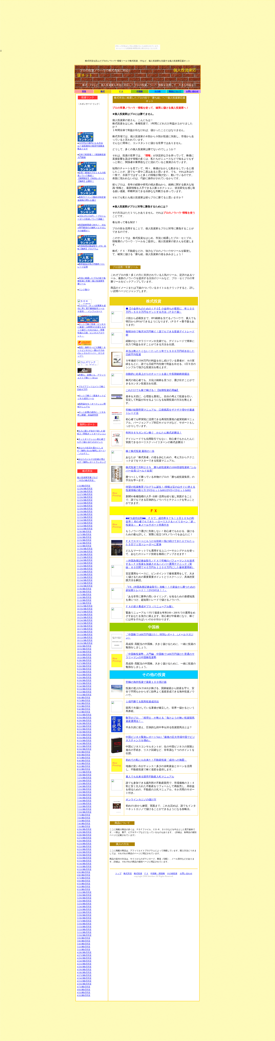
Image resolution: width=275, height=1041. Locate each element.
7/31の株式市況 (84, 772)
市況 (84, 91)
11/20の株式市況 (84, 569)
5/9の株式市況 (83, 938)
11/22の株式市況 (84, 563)
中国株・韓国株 (157, 873)
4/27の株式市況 (84, 955)
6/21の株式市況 (84, 849)
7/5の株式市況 (83, 820)
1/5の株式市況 (83, 486)
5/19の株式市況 (84, 915)
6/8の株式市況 (83, 875)
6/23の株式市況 (84, 843)
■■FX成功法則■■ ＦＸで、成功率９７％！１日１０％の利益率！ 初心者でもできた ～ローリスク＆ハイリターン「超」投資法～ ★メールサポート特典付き (161, 521)
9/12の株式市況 (84, 692)
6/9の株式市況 (83, 872)
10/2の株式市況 (84, 657)
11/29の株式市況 (84, 551)
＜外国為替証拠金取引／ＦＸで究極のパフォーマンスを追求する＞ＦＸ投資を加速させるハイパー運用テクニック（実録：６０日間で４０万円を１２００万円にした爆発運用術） (160, 564)
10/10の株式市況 (84, 643)
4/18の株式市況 (84, 972)
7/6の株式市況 (83, 818)
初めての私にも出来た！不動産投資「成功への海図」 (156, 760)
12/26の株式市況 (84, 497)
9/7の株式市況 (83, 700)
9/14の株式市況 (84, 686)
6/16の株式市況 (84, 858)
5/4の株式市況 (83, 944)
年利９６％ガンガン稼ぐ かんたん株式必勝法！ (154, 432)
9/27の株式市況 (84, 663)
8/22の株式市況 (84, 726)
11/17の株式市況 (84, 571)
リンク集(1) (84, 289)
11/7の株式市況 (84, 594)
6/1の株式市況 (83, 889)
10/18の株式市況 (84, 626)
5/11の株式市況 (84, 932)
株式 (103, 91)
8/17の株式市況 (84, 735)
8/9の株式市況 (83, 752)
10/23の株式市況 (84, 623)
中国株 (140, 91)
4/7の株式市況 (83, 986)
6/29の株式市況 (84, 832)
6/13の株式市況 (84, 866)
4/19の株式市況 (84, 969)
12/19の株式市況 (84, 511)
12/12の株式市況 (84, 526)
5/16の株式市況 (84, 924)
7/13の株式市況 (84, 803)
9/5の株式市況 (83, 706)
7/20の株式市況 (84, 792)
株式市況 (127, 873)
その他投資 (172, 873)
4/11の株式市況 (84, 981)
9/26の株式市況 (84, 666)
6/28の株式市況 (84, 835)
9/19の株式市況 (84, 680)
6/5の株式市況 (83, 883)
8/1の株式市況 (83, 769)
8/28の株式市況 (84, 723)
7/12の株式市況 (84, 806)
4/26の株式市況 (84, 958)
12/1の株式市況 (84, 546)
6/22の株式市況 (84, 846)
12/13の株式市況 (84, 523)
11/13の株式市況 (84, 583)
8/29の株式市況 (84, 720)
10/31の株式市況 (84, 606)
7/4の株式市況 (83, 823)
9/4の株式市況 (83, 709)
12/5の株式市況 (84, 540)
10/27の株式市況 (84, 612)
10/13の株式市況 (84, 634)
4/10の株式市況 (84, 984)
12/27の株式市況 (84, 494)
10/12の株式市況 (84, 637)
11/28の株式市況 (84, 554)
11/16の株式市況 (84, 574)
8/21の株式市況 (84, 729)
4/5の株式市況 (83, 992)
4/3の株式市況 (83, 995)
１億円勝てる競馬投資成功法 (142, 701)
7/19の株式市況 (84, 795)
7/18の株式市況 (84, 798)
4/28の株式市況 (84, 952)
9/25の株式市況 (84, 669)
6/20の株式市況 (84, 852)
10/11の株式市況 (84, 640)
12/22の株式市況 (84, 503)
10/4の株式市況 (84, 652)
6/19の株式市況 (84, 855)
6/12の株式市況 (84, 869)
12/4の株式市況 (84, 543)
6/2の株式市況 (83, 886)
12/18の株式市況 (84, 514)
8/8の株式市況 (83, 755)
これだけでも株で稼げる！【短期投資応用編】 (152, 390)
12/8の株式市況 (84, 531)
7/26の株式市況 (84, 780)
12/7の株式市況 (84, 534)
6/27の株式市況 (84, 838)
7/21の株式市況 (84, 789)
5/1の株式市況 (83, 949)
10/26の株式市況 (84, 614)
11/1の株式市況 (84, 603)
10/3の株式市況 (84, 654)
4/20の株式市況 (84, 966)
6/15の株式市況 (84, 861)
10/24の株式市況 (84, 620)
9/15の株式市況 (84, 683)
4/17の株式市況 (84, 975)
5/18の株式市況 (84, 918)
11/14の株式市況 (84, 580)
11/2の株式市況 (84, 600)
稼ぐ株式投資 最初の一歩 (140, 451)
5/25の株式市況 (84, 903)
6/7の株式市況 (83, 878)
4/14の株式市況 (84, 978)
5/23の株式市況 (84, 909)
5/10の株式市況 (84, 935)
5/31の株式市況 (84, 892)
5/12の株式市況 (84, 929)
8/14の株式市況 (84, 743)
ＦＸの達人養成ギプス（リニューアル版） (150, 606)
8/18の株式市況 (84, 732)
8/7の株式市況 (83, 757)
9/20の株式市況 (84, 677)
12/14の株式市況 (84, 520)
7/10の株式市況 (84, 812)
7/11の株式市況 (84, 809)
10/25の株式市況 (84, 617)
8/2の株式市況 (83, 766)
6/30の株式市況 (84, 829)
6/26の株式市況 (84, 841)
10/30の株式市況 (84, 609)
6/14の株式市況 (84, 863)
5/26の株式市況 (84, 901)
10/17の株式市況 (84, 629)
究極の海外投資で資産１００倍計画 (146, 682)
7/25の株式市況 (84, 783)
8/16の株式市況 (84, 737)
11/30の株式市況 (84, 549)
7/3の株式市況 (83, 826)
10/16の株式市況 (84, 632)
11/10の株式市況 (84, 586)
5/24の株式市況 (84, 906)
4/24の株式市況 (84, 961)
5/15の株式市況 (84, 926)
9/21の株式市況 (84, 674)
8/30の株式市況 (84, 717)
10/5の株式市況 (84, 649)
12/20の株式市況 (84, 508)
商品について (175, 91)
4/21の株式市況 (84, 964)
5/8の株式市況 (83, 941)
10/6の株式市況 (84, 646)
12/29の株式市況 (84, 488)
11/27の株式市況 (84, 557)
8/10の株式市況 (84, 749)
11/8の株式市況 (84, 591)
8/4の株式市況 (83, 760)
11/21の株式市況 (84, 566)
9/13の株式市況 (84, 689)
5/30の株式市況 (84, 895)
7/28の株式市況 (84, 775)
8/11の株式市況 (84, 746)
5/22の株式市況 (84, 912)
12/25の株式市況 (84, 500)
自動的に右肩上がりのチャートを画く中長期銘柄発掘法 (157, 374)
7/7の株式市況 (83, 815)
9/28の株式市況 (84, 660)
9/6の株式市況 (83, 703)
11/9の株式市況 (84, 589)
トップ (118, 873)
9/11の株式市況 (84, 695)
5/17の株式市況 (84, 921)
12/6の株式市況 (84, 537)
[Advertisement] (92, 117)
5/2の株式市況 (83, 946)
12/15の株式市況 (84, 517)
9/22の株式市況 (84, 672)
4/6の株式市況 (83, 989)
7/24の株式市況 (84, 786)
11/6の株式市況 (84, 597)
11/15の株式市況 (84, 577)
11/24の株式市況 (84, 560)
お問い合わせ (192, 91)
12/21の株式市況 (84, 506)
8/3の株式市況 (83, 763)
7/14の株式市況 (84, 800)
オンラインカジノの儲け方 (141, 799)
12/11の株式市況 (84, 528)
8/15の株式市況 (84, 740)
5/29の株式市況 (84, 898)
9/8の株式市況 (83, 697)
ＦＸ (121, 91)
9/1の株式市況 (83, 712)
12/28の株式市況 (84, 491)
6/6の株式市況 (83, 881)
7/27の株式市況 (84, 778)
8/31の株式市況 (84, 715)
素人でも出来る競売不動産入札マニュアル (150, 776)
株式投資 (138, 873)
